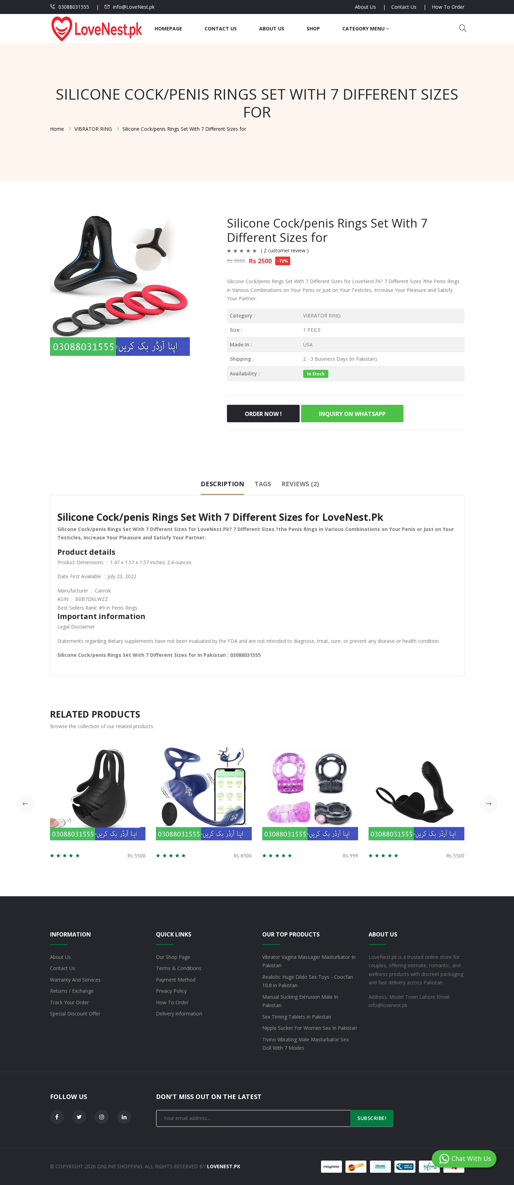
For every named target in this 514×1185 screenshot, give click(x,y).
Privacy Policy (171, 991)
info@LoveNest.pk (134, 6)
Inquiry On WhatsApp (352, 414)
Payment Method (175, 979)
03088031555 (73, 6)
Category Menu (364, 28)
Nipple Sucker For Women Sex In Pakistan (309, 1028)
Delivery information (179, 1013)
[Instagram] (102, 1117)
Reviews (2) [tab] (300, 484)
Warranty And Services (75, 979)
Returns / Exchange (72, 991)
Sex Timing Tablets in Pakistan (296, 1016)
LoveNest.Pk (366, 281)
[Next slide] (489, 804)
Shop (313, 28)
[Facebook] (57, 1117)
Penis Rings (124, 607)
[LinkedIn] (124, 1117)
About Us (365, 6)
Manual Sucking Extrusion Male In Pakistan (300, 1001)
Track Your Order (69, 1002)
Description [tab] (222, 484)
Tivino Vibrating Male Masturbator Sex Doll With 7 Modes (305, 1043)
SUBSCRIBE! (371, 1118)
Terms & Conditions (178, 968)
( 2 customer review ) (285, 250)
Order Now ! (263, 414)
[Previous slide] (25, 804)
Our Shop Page (173, 957)
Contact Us (403, 6)
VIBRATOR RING (322, 315)
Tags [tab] (263, 484)
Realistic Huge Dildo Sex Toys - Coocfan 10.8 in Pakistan (307, 981)
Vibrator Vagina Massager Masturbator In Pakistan (309, 961)
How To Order (448, 6)
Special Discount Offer (75, 1013)
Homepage (168, 28)
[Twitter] (79, 1117)
